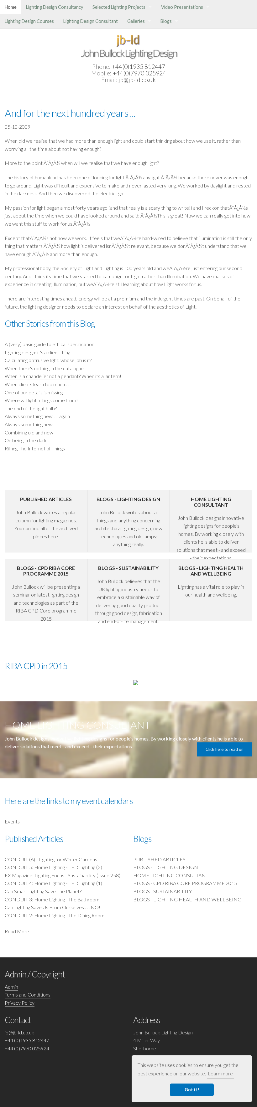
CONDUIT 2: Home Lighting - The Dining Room (54, 915)
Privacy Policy (19, 1003)
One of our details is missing (34, 392)
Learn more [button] (220, 1073)
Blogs (166, 21)
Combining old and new (29, 432)
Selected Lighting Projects (118, 7)
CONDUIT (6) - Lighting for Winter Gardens (51, 859)
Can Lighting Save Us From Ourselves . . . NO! (52, 907)
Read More (17, 931)
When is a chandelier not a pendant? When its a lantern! (63, 376)
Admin (11, 987)
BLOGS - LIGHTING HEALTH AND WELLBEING (187, 899)
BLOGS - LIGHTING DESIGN (165, 867)
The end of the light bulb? (31, 408)
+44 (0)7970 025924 (27, 1048)
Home (11, 7)
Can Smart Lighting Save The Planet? (43, 891)
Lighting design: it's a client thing (37, 352)
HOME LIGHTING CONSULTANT (170, 875)
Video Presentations (182, 7)
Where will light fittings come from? (41, 400)
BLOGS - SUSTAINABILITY (162, 891)
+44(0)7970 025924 (139, 73)
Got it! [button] (192, 1089)
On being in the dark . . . (28, 440)
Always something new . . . (31, 424)
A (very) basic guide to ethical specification (49, 344)
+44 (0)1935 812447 (27, 1040)
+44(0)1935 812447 (138, 66)
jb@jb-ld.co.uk (137, 79)
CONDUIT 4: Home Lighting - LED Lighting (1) (53, 883)
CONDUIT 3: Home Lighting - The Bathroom (52, 899)
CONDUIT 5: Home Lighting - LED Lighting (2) (53, 867)
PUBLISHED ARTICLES (159, 859)
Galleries (136, 21)
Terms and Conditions (27, 994)
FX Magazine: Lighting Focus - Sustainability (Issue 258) (62, 875)
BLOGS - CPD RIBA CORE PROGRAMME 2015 (185, 883)
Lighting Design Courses (29, 21)
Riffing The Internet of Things (35, 448)
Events (12, 821)
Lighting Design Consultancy (54, 7)
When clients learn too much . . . (38, 384)
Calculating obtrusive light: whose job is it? (48, 360)
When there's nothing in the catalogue (44, 368)
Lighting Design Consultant (90, 21)
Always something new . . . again (37, 416)
